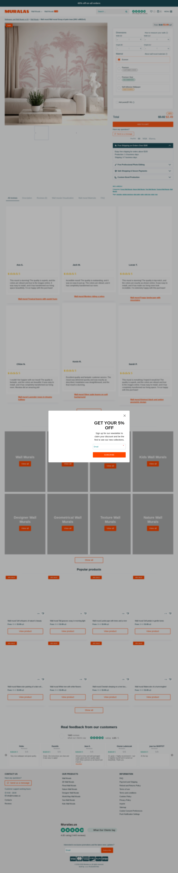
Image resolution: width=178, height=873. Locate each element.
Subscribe (109, 455)
